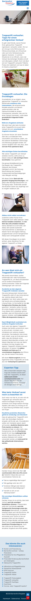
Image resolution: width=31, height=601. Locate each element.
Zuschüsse (7, 584)
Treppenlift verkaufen (11, 580)
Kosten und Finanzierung (12, 549)
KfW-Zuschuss (9, 570)
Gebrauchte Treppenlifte (12, 563)
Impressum (6, 598)
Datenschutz (15, 598)
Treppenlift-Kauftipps (11, 582)
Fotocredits (25, 598)
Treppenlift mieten (10, 574)
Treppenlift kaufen (10, 572)
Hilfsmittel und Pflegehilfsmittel (14, 566)
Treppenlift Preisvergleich (12, 578)
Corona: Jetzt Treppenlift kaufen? (15, 586)
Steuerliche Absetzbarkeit (12, 568)
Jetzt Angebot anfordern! (22, 3)
